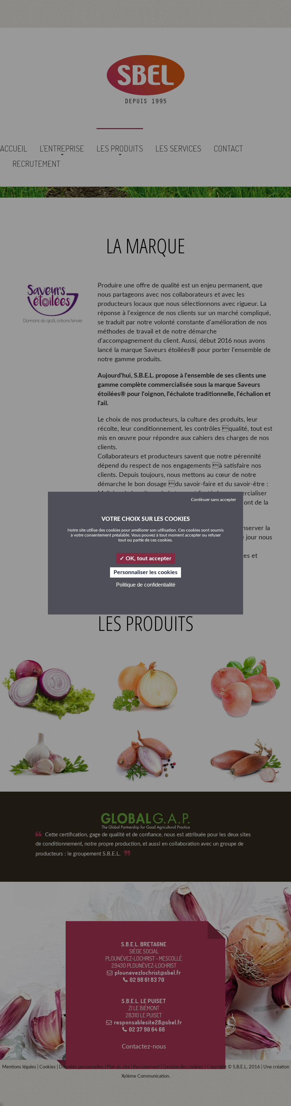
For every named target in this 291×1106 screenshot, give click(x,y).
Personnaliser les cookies (145, 572)
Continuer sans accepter (213, 499)
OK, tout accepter (147, 558)
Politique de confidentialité (145, 585)
